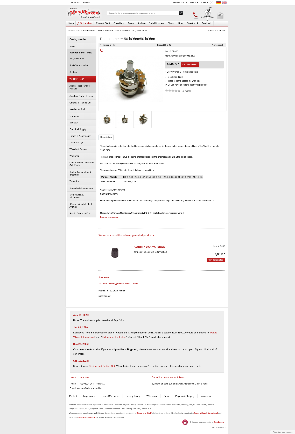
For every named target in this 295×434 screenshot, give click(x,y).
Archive (141, 23)
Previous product (109, 45)
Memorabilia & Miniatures (76, 196)
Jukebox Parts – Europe (81, 96)
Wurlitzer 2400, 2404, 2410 (134, 31)
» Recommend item (174, 77)
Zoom (101, 50)
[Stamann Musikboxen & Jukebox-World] (84, 13)
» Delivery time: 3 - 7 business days (181, 72)
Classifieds (119, 23)
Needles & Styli (77, 109)
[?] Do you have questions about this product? (186, 85)
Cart (203, 2)
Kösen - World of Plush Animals (80, 205)
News (72, 46)
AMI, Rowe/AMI (76, 59)
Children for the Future (114, 337)
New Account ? (180, 2)
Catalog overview (77, 39)
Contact (87, 2)
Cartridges (74, 116)
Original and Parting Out (102, 366)
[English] (225, 3)
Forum (131, 23)
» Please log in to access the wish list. (182, 81)
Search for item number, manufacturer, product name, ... (132, 13)
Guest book (192, 23)
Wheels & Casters (78, 149)
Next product (217, 45)
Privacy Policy (133, 396)
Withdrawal (151, 396)
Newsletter (206, 396)
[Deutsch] (219, 3)
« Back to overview (216, 31)
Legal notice (89, 396)
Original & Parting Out (80, 102)
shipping (289, 432)
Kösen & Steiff (102, 23)
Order (166, 396)
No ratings (186, 91)
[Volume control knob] (115, 252)
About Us (75, 2)
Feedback (207, 23)
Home (71, 23)
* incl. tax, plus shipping (216, 427)
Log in (193, 2)
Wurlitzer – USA (112, 31)
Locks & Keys (76, 142)
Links (180, 23)
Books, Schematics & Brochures (80, 173)
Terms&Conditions (110, 396)
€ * (219, 254)
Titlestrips (74, 181)
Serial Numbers (156, 23)
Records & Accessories (81, 188)
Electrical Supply (77, 129)
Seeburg (73, 72)
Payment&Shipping (184, 396)
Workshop (74, 156)
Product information (109, 217)
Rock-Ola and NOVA (78, 65)
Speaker (73, 122)
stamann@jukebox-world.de (90, 388)
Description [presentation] (106, 137)
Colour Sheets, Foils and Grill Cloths (81, 164)
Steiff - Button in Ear (79, 213)
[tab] (106, 137)
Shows (171, 23)
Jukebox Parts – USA (92, 31)
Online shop (86, 23)
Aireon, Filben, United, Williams (79, 87)
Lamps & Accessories (80, 136)
